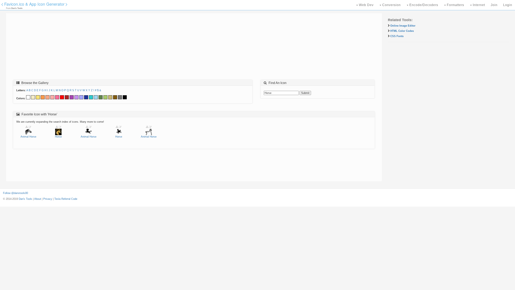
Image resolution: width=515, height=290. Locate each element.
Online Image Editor (402, 25)
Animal (25, 136)
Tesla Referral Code (65, 198)
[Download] (26, 126)
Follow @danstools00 (15, 193)
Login (507, 5)
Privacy (47, 198)
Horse (32, 136)
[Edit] (30, 126)
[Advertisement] (129, 48)
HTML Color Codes (402, 30)
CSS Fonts (397, 36)
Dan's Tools (25, 198)
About (37, 198)
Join (494, 5)
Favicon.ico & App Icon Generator (34, 4)
